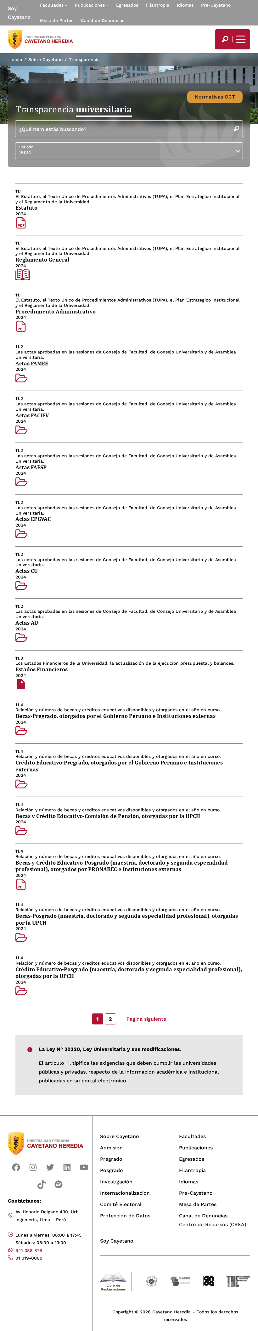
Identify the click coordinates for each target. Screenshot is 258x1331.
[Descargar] (21, 223)
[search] (225, 39)
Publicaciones (90, 5)
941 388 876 (28, 1250)
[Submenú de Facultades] (66, 5)
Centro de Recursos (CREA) (212, 1224)
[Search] (225, 39)
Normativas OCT (215, 97)
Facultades (52, 5)
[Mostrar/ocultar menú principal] (240, 39)
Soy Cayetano (19, 12)
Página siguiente (146, 1019)
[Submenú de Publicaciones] (107, 5)
